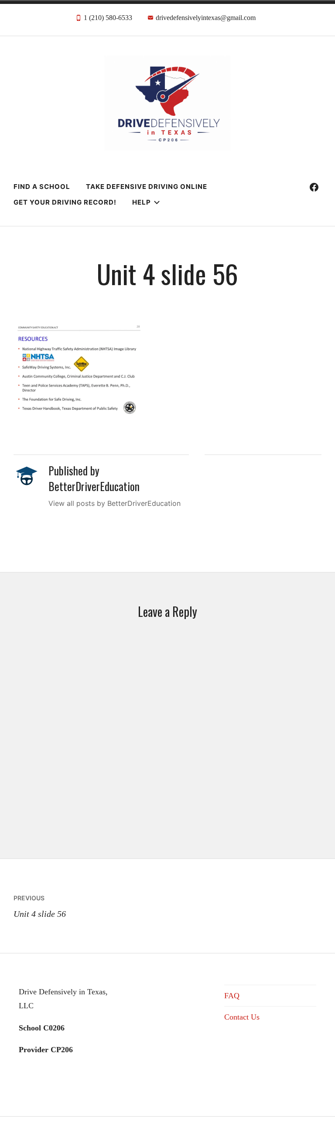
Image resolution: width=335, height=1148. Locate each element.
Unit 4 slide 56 (40, 906)
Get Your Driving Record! (65, 202)
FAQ (231, 995)
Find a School (42, 186)
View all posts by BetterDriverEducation (114, 503)
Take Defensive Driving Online (146, 186)
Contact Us (242, 1017)
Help (141, 202)
